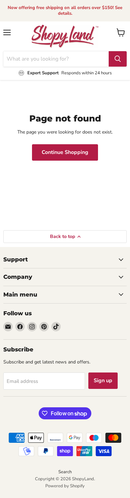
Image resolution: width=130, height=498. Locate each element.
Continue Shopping (65, 152)
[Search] (118, 59)
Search (65, 472)
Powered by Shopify (65, 486)
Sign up (103, 380)
